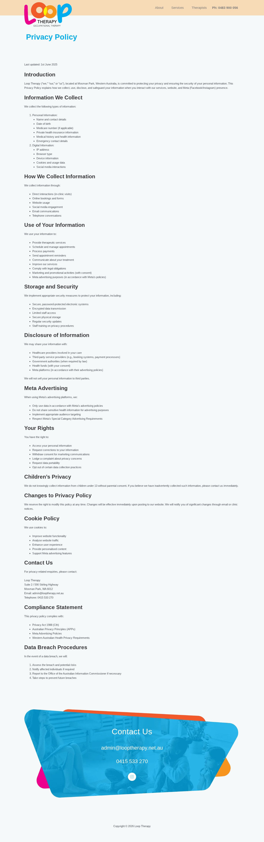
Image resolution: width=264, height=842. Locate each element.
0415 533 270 (132, 761)
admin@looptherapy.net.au (132, 748)
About (159, 8)
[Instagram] (132, 777)
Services (177, 8)
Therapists (199, 8)
